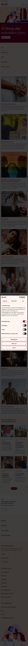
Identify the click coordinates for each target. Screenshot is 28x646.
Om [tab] (23, 301)
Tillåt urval (14, 343)
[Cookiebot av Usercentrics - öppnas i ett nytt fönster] (21, 297)
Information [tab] (14, 301)
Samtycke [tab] (5, 301)
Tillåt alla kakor (14, 339)
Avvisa (14, 347)
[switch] (25, 325)
